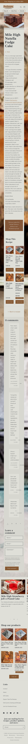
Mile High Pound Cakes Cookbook (9, 286)
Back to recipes (15, 312)
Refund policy (12, 735)
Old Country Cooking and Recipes (12, 702)
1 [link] (7, 523)
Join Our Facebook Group (9, 706)
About (4, 692)
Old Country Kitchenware (13, 733)
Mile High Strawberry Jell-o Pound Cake (12, 597)
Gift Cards (6, 695)
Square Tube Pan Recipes (10, 699)
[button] (21, 7)
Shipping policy (18, 737)
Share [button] (8, 52)
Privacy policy (10, 737)
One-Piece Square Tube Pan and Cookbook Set (20, 666)
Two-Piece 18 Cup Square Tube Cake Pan (19, 260)
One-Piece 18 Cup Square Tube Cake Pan (9, 259)
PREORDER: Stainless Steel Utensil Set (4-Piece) (19, 287)
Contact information (14, 740)
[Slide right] (17, 619)
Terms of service (20, 735)
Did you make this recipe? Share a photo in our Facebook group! (14, 225)
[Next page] (20, 523)
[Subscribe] (23, 727)
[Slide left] (10, 619)
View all (14, 676)
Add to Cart (10, 269)
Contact (5, 688)
